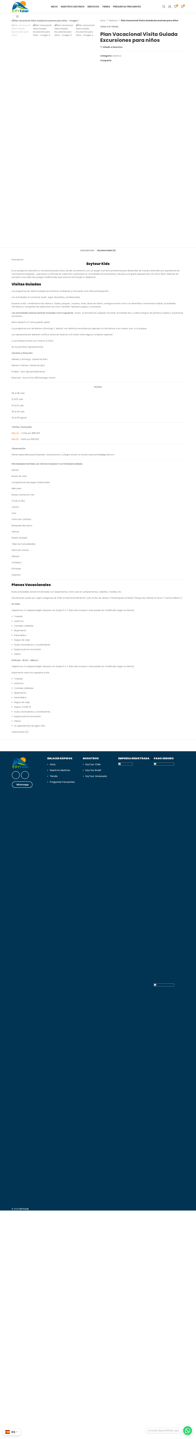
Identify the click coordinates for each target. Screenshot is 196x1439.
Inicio (102, 20)
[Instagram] (16, 775)
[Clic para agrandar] (17, 16)
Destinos (113, 20)
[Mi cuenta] (170, 6)
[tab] (87, 251)
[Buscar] (164, 6)
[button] (187, 1430)
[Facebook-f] (25, 775)
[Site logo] (21, 6)
